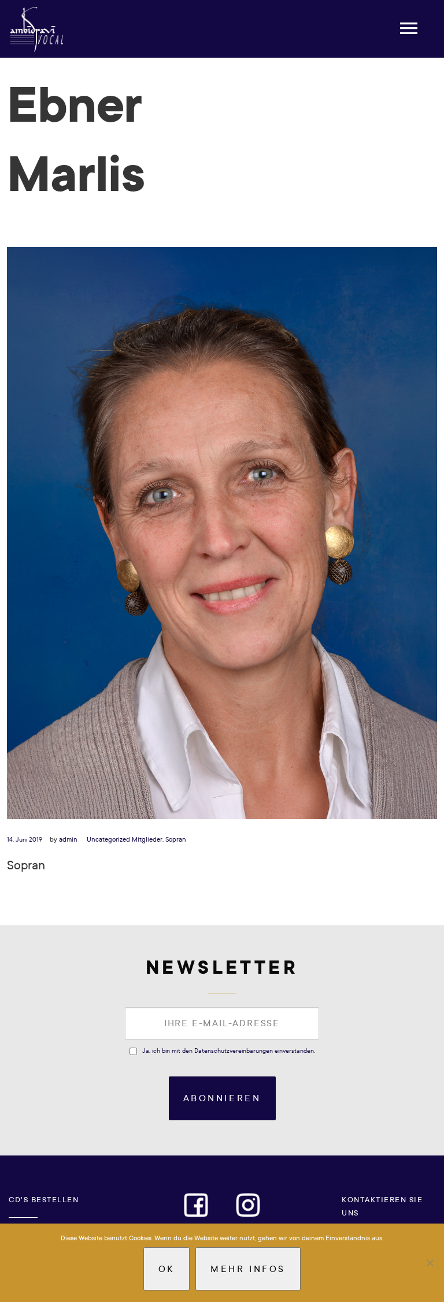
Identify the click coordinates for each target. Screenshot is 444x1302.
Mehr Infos (248, 1268)
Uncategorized (108, 839)
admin (68, 839)
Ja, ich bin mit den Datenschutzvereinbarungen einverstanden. (228, 1051)
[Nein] (429, 1263)
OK (166, 1268)
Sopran (175, 839)
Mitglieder (147, 839)
